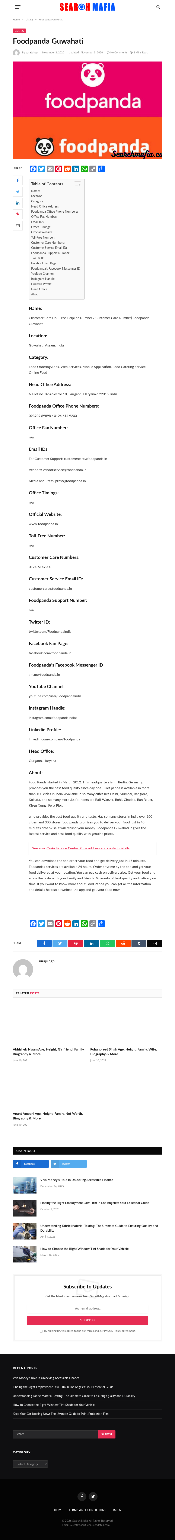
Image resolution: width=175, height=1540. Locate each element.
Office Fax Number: (44, 216)
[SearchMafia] (87, 7)
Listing (19, 30)
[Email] (18, 225)
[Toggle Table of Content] (75, 185)
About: (35, 294)
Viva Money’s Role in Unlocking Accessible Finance (76, 1180)
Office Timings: (41, 227)
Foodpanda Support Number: (50, 253)
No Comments (118, 52)
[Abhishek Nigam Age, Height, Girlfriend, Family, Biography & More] (49, 1024)
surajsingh (32, 52)
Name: (35, 191)
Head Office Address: (45, 206)
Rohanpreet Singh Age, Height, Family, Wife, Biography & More (123, 1052)
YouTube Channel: (42, 273)
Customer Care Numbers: (48, 242)
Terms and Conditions (87, 1510)
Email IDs (37, 222)
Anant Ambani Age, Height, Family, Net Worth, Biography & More (48, 1116)
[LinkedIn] (18, 203)
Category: (37, 201)
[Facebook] (18, 180)
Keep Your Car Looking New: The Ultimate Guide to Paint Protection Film (61, 1414)
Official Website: (42, 232)
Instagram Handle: (43, 279)
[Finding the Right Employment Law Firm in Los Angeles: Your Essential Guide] (24, 1208)
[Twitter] (18, 192)
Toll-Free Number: (43, 237)
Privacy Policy (112, 1331)
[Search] (158, 7)
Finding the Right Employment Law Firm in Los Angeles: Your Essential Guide (94, 1203)
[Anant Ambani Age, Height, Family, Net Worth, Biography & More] (49, 1088)
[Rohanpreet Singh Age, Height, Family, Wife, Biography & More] (126, 1024)
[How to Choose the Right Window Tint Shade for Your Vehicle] (24, 1254)
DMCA (116, 1510)
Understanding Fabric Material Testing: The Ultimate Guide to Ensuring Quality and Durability (99, 1228)
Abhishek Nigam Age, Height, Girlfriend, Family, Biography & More (49, 1052)
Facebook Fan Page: (44, 263)
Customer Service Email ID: (49, 247)
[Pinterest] (18, 214)
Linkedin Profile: (41, 284)
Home (58, 1510)
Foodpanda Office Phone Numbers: (54, 211)
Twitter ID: (38, 258)
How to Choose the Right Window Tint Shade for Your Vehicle (84, 1249)
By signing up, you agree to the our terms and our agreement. (90, 1331)
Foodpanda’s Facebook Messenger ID (55, 268)
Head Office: (39, 289)
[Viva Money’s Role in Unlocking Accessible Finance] (24, 1185)
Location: (37, 196)
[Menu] (17, 7)
